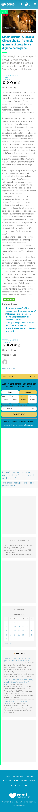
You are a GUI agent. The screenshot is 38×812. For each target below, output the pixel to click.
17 (15, 631)
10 (15, 627)
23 (10, 635)
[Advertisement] (19, 455)
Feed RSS (20, 653)
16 (10, 631)
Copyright (23, 780)
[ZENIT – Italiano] (10, 4)
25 (19, 635)
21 (32, 631)
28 (32, 635)
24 (15, 635)
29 (6, 639)
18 (19, 631)
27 (27, 635)
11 (19, 627)
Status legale (13, 780)
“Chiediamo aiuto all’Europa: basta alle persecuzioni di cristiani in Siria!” (18, 317)
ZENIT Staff (9, 77)
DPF (13, 777)
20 (27, 631)
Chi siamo (6, 777)
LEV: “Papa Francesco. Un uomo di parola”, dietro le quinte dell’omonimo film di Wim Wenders (18, 682)
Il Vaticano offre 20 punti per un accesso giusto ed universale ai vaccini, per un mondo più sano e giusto (17, 661)
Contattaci (32, 780)
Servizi (4, 780)
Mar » (10, 644)
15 (6, 631)
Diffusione (20, 777)
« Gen (6, 644)
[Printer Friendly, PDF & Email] (9, 299)
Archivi (4, 12)
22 (6, 635)
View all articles (8, 368)
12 (23, 627)
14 (32, 627)
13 (27, 627)
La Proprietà (29, 777)
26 (23, 635)
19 (23, 631)
